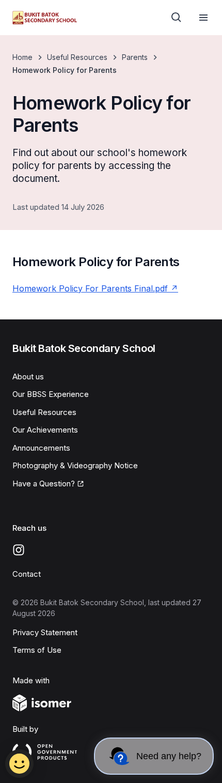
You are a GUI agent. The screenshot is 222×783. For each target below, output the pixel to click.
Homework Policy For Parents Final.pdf (90, 288)
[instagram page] (18, 550)
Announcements (41, 448)
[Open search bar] (176, 17)
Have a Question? (43, 483)
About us (28, 376)
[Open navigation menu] (203, 17)
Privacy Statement (44, 632)
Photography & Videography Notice (75, 465)
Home (22, 57)
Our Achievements (45, 430)
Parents (135, 57)
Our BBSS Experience (50, 394)
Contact (26, 574)
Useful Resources (77, 57)
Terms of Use (36, 650)
